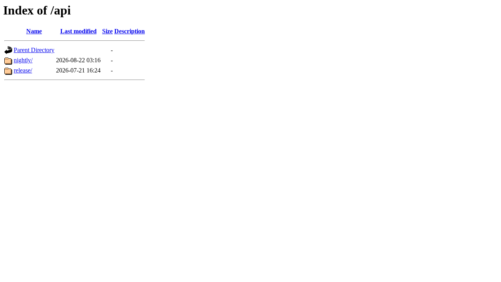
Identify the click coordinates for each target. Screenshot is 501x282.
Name (34, 31)
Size (107, 31)
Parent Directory (34, 50)
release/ (23, 70)
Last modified (78, 31)
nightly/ (23, 60)
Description (129, 31)
